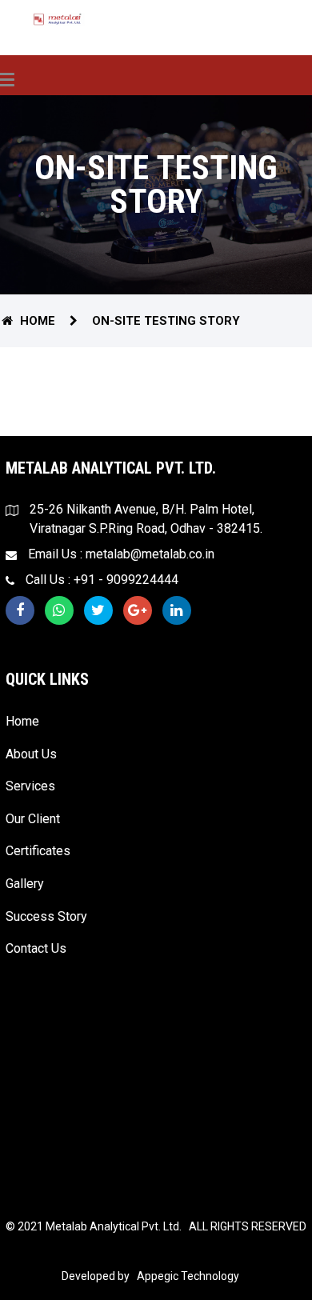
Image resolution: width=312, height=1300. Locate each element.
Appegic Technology (185, 1276)
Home (37, 321)
